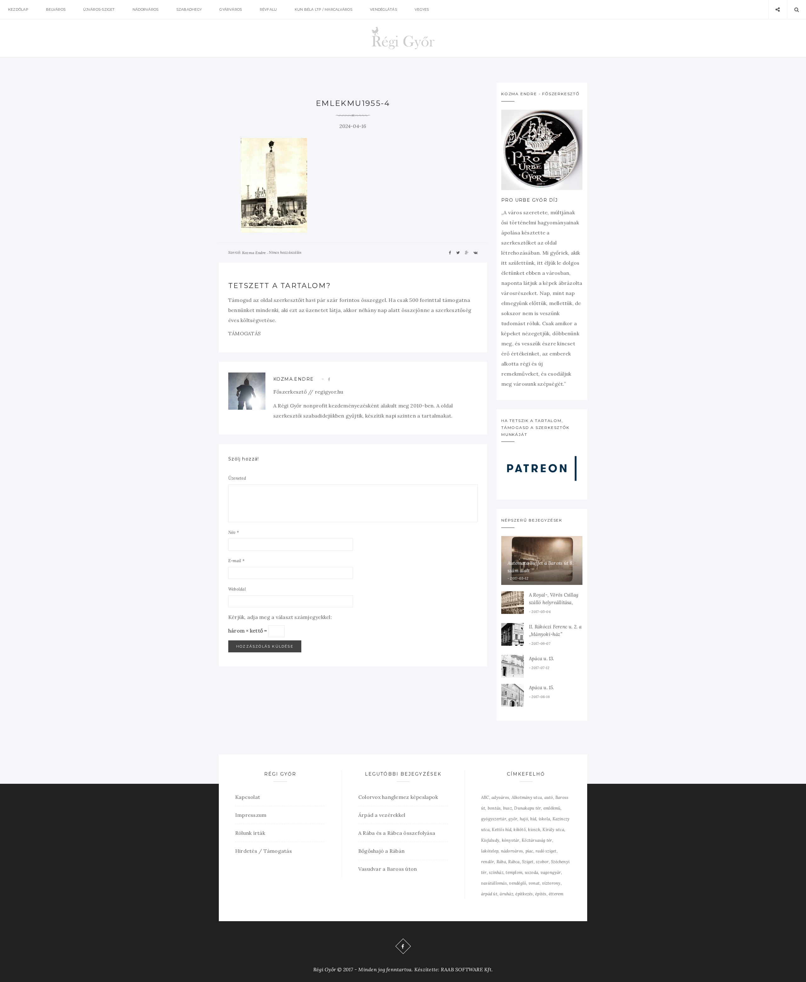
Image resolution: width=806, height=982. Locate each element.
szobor (542, 861)
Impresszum (250, 815)
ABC (485, 797)
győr (512, 819)
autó (548, 797)
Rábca (513, 861)
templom (514, 872)
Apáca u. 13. (541, 658)
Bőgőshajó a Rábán (381, 851)
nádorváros (512, 851)
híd (533, 819)
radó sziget (546, 851)
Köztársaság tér (537, 840)
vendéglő (517, 883)
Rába (501, 861)
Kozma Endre (254, 252)
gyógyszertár (493, 819)
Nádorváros (145, 9)
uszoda (531, 872)
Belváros (55, 9)
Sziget (527, 861)
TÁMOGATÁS (244, 333)
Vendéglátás (383, 9)
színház (496, 872)
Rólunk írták (250, 833)
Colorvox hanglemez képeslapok (398, 797)
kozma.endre (293, 379)
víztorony (551, 883)
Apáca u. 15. (541, 687)
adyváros (500, 797)
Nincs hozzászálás (285, 252)
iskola (544, 819)
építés (540, 894)
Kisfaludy (490, 840)
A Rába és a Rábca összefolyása (396, 833)
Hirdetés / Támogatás (263, 851)
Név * (233, 532)
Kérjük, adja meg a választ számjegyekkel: (280, 617)
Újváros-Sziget (99, 9)
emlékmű (552, 808)
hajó (524, 819)
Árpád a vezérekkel (381, 815)
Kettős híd (501, 829)
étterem (556, 894)
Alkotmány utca (527, 797)
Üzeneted (237, 478)
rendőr (487, 861)
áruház (506, 894)
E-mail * (236, 560)
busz (507, 808)
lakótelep (489, 851)
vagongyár (551, 872)
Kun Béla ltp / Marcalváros (323, 9)
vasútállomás (494, 883)
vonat (534, 883)
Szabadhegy (189, 9)
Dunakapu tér (527, 808)
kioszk (534, 829)
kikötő (519, 829)
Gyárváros (230, 9)
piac (529, 851)
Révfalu (268, 9)
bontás (494, 808)
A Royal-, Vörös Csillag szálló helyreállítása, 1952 (553, 602)
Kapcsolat (247, 797)
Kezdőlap (18, 9)
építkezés (524, 894)
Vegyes (422, 9)
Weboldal (237, 589)
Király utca (553, 829)
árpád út (489, 894)
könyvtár (510, 840)
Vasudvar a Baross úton (387, 869)
